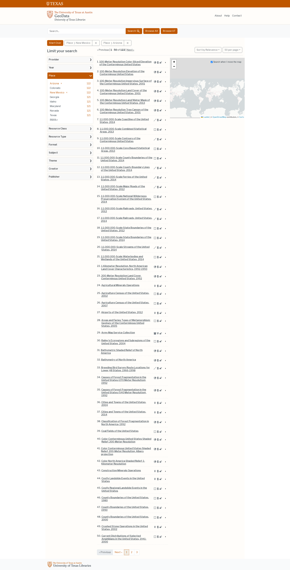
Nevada (54, 110)
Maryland (55, 106)
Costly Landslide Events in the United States (123, 480)
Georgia (54, 97)
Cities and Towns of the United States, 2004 (123, 404)
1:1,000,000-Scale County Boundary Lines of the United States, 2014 (125, 168)
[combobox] (87, 31)
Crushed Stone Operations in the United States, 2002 (125, 528)
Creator (53, 168)
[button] (174, 62)
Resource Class (58, 128)
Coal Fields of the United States (120, 431)
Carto (241, 117)
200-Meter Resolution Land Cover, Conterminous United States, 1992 (121, 277)
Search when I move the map (227, 61)
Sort (207, 49)
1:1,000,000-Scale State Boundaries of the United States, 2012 (126, 229)
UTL (69, 565)
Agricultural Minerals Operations (120, 285)
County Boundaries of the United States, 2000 (125, 518)
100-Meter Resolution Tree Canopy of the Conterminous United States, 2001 (124, 111)
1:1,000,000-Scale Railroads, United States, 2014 (126, 219)
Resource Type (57, 136)
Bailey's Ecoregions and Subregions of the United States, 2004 (125, 342)
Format (53, 144)
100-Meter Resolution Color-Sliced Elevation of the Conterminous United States (125, 63)
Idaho (53, 101)
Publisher (54, 176)
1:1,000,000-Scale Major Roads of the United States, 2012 (123, 188)
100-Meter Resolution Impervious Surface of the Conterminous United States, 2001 (126, 82)
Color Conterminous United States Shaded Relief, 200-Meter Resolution (126, 440)
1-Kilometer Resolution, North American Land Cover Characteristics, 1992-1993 (124, 267)
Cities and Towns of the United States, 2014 (123, 413)
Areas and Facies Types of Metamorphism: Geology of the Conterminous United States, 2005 (125, 323)
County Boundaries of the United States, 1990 (125, 508)
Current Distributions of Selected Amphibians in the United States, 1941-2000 (124, 538)
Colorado (55, 88)
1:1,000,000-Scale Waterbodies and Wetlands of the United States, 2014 (122, 258)
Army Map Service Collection (118, 332)
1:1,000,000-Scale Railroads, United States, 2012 (126, 210)
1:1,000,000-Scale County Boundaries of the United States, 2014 (126, 159)
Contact (237, 15)
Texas (53, 115)
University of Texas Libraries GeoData (69, 17)
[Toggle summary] (165, 63)
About (218, 15)
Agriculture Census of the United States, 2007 (125, 304)
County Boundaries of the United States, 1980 (125, 499)
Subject (53, 152)
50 (231, 49)
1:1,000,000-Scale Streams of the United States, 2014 (125, 248)
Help (227, 15)
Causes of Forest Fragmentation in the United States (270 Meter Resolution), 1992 (123, 380)
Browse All (151, 31)
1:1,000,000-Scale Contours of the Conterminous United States (120, 140)
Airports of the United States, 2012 (122, 312)
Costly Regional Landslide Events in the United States (124, 489)
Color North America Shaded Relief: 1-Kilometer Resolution (123, 462)
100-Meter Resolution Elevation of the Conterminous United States (122, 73)
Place (52, 75)
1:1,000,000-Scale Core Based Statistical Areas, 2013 (125, 149)
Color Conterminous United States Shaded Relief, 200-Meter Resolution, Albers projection (126, 451)
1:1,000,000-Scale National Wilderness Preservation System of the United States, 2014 (126, 199)
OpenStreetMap (219, 117)
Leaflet (206, 117)
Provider (54, 59)
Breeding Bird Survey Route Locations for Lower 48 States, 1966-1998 (125, 369)
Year (51, 67)
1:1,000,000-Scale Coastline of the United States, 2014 (124, 121)
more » (54, 119)
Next (118, 552)
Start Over (55, 42)
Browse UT (169, 31)
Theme (53, 160)
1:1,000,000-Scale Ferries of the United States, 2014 (124, 178)
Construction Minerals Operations (121, 470)
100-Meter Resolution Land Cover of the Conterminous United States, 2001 (123, 92)
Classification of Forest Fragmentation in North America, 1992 (125, 423)
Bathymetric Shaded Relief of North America (122, 351)
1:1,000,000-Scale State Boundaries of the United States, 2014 (126, 239)
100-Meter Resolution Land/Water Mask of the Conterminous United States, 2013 (125, 101)
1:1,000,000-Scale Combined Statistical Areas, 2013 (123, 130)
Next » (130, 49)
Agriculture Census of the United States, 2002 (125, 294)
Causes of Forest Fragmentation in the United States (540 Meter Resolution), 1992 (123, 392)
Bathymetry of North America (118, 359)
